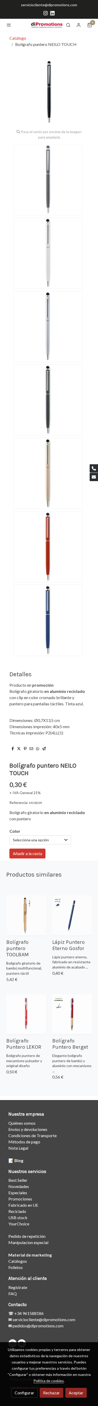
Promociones (20, 1198)
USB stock (17, 1217)
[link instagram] (45, 12)
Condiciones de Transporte (32, 1135)
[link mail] (94, 477)
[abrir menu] (9, 25)
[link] (46, 25)
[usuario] (78, 25)
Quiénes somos (22, 1123)
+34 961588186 (29, 1313)
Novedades (18, 1186)
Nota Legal (18, 1147)
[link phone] (94, 468)
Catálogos (17, 1261)
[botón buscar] (68, 25)
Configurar (24, 1392)
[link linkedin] (52, 12)
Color (14, 831)
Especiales (17, 1192)
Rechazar (51, 1392)
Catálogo (17, 38)
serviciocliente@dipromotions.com (49, 5)
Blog (18, 1160)
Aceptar (76, 1392)
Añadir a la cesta (27, 853)
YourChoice (18, 1223)
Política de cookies (48, 1380)
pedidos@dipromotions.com (38, 1325)
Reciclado (17, 1211)
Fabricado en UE (23, 1205)
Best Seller (17, 1180)
